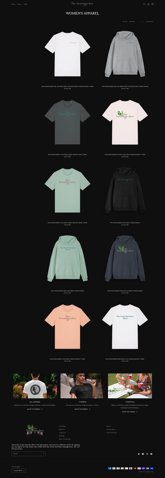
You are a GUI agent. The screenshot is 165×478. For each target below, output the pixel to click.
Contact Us (62, 432)
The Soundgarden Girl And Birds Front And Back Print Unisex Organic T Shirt (67, 86)
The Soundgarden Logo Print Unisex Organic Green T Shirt (67, 222)
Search (109, 426)
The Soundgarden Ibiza (148, 471)
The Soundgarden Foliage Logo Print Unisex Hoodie (125, 291)
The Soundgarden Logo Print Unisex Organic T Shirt (67, 359)
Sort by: (125, 21)
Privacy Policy (111, 429)
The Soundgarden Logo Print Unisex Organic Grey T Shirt (67, 154)
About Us (62, 429)
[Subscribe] (43, 454)
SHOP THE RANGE (33, 409)
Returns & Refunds (65, 439)
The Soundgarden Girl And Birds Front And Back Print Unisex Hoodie (125, 86)
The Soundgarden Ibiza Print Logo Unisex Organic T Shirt (125, 359)
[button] (19, 4)
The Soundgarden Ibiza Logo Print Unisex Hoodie (67, 291)
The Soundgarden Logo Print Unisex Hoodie (125, 222)
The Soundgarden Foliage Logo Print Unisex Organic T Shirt (124, 154)
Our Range (62, 426)
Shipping (61, 436)
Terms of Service (112, 432)
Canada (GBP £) (18, 470)
